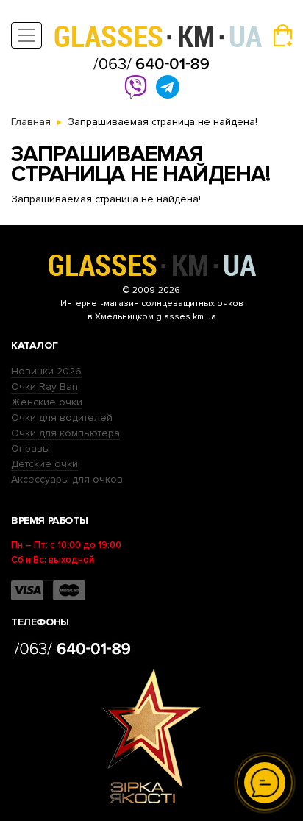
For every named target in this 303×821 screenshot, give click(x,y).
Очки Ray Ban (44, 386)
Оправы (30, 448)
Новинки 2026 (46, 371)
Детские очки (44, 464)
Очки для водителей (62, 417)
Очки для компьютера (65, 433)
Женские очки (46, 402)
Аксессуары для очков (67, 479)
